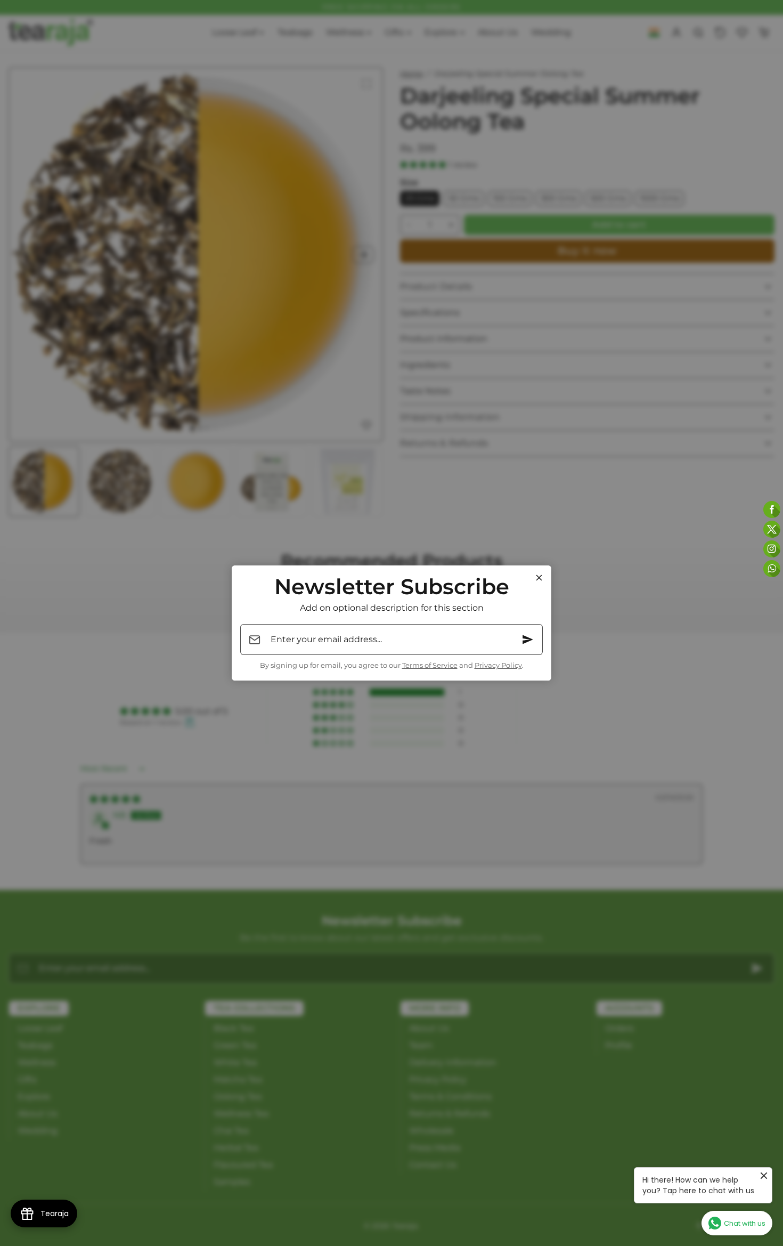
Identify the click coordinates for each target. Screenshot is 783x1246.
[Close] (539, 578)
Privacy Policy (498, 665)
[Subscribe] (528, 639)
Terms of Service (430, 665)
